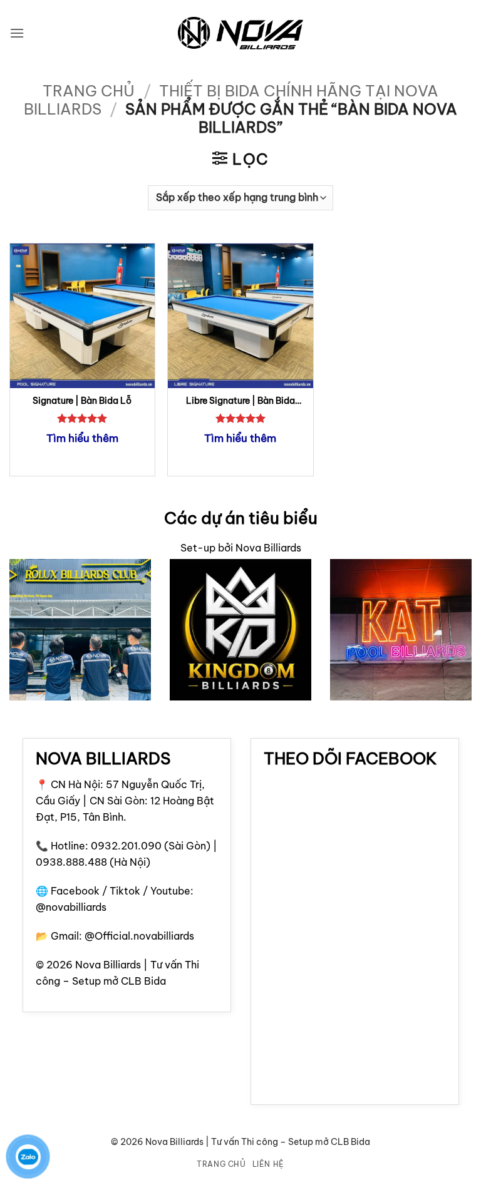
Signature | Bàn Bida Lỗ (82, 400)
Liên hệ (268, 1164)
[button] (16, 33)
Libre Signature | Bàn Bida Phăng (240, 401)
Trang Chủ (221, 1164)
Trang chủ (89, 90)
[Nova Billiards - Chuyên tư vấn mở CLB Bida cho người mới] (240, 33)
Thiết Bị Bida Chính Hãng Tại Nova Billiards (231, 99)
